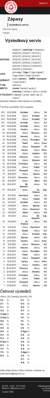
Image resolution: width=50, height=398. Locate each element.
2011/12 (35, 53)
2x (8, 307)
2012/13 (16, 56)
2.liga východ (32, 75)
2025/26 (27, 69)
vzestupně (19, 82)
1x (8, 300)
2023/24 (36, 66)
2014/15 (35, 56)
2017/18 (36, 59)
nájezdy (17, 94)
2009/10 (16, 53)
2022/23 (26, 66)
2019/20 (26, 62)
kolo (14, 78)
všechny (16, 85)
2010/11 (26, 53)
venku (32, 88)
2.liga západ (36, 72)
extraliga (16, 72)
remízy (27, 91)
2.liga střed (17, 75)
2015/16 (16, 59)
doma (24, 88)
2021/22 (16, 66)
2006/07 (16, 50)
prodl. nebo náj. (31, 94)
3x (8, 317)
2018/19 (16, 62)
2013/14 (26, 56)
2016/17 (26, 59)
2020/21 (36, 62)
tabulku (13, 101)
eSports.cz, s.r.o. (18, 388)
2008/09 (38, 50)
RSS (11, 392)
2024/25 (16, 69)
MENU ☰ (43, 3)
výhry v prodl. (40, 91)
